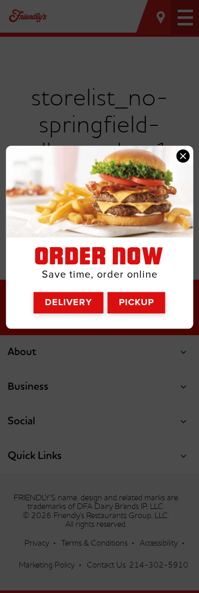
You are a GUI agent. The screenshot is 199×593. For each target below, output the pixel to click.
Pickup (136, 302)
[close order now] (182, 156)
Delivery (68, 302)
